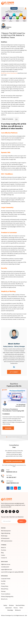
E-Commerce (6, 413)
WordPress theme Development (9, 73)
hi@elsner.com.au (11, 471)
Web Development (6, 530)
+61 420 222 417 (11, 477)
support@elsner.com (12, 483)
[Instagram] (10, 511)
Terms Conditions (5, 594)
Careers (3, 555)
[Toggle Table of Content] (15, 119)
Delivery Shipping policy (7, 596)
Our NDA (3, 581)
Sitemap (3, 591)
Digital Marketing (5, 533)
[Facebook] (13, 511)
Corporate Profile (5, 578)
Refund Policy (4, 589)
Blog (2, 552)
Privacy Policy (4, 586)
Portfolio (3, 550)
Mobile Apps (4, 536)
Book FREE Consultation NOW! (14, 461)
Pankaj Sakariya (7, 27)
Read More (8, 428)
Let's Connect (14, 372)
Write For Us (4, 599)
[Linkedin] (6, 511)
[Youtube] (17, 511)
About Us (3, 547)
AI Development (5, 538)
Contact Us (4, 557)
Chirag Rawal (21, 404)
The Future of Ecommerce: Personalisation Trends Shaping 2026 (13, 410)
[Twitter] (2, 511)
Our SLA (3, 583)
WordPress (4, 41)
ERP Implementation (6, 541)
